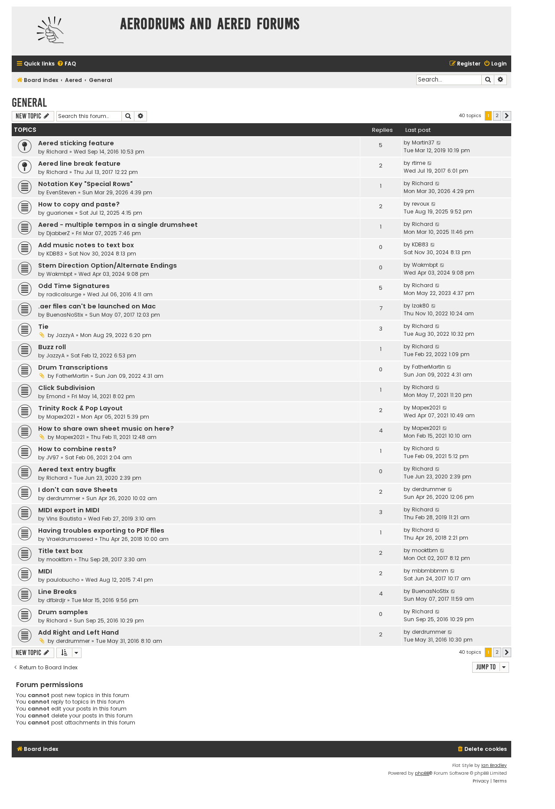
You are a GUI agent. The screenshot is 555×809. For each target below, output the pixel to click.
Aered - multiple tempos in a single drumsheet (118, 224)
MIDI (45, 571)
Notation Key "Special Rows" (85, 184)
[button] (507, 116)
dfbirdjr (55, 600)
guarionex (59, 212)
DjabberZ (58, 233)
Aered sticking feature (76, 143)
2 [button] (497, 115)
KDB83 (54, 253)
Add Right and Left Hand (78, 632)
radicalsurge (63, 294)
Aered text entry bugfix (77, 469)
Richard (57, 151)
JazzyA (65, 335)
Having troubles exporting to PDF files (101, 530)
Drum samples (63, 612)
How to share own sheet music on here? (106, 428)
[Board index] (64, 31)
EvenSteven (61, 192)
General (29, 102)
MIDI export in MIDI (68, 510)
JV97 (52, 457)
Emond (55, 396)
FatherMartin (72, 376)
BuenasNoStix (64, 314)
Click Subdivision (66, 387)
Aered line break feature (79, 163)
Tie (43, 326)
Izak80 (420, 305)
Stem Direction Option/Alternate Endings (107, 265)
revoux (420, 203)
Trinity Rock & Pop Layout (80, 408)
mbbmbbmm (430, 570)
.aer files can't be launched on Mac (97, 306)
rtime (418, 163)
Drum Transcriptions (73, 367)
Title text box (60, 551)
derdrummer (63, 498)
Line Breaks (57, 591)
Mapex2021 (60, 416)
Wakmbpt (59, 274)
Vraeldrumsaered (69, 539)
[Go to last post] (439, 143)
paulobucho (62, 579)
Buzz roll (52, 347)
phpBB (422, 773)
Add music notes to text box (86, 245)
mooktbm (59, 559)
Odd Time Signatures (74, 286)
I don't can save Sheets (78, 489)
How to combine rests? (77, 449)
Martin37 (423, 142)
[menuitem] (66, 64)
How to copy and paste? (79, 204)
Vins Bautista (64, 518)
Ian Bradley (494, 765)
